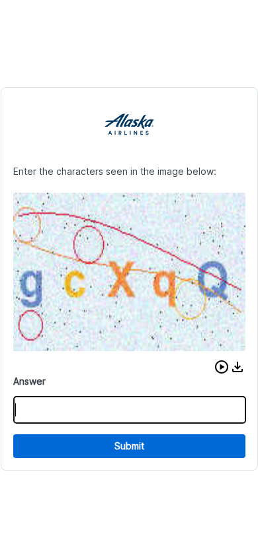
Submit (129, 445)
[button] (222, 367)
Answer (29, 381)
